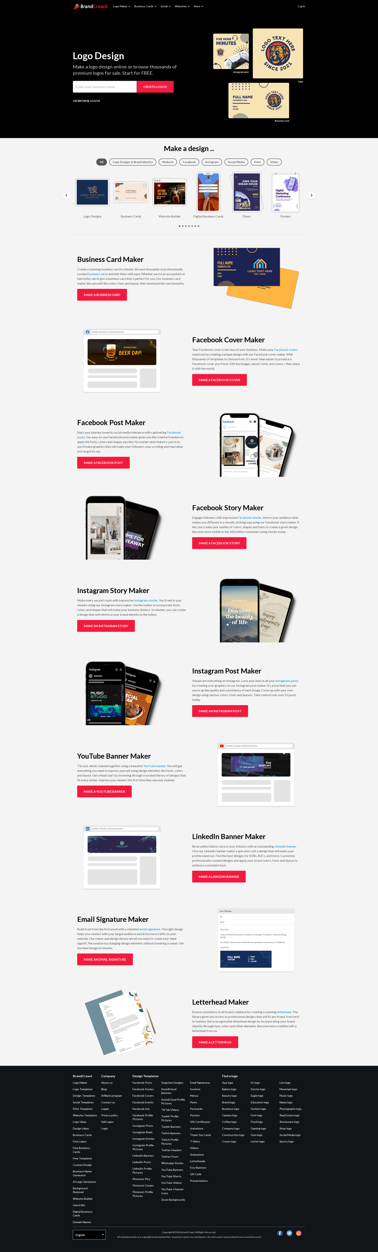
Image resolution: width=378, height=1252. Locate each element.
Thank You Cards (200, 1135)
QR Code (195, 1174)
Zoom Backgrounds (173, 1199)
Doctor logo (258, 1089)
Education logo (260, 1102)
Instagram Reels (142, 1132)
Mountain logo (288, 1089)
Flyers (193, 1102)
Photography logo (291, 1108)
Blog (104, 1089)
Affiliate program (111, 1095)
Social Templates (83, 1102)
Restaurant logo (289, 1121)
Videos (194, 1148)
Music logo (286, 1095)
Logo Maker (120, 6)
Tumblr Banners (171, 1126)
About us (107, 1082)
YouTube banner (155, 766)
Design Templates (84, 1095)
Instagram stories (146, 600)
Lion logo (285, 1082)
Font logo (256, 1115)
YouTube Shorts (171, 1176)
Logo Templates (83, 1089)
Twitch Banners (171, 1133)
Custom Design (82, 1164)
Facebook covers (286, 349)
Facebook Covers (143, 1095)
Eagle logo (257, 1095)
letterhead (284, 1012)
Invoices (195, 1089)
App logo (227, 1082)
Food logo (257, 1121)
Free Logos (79, 1141)
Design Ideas (81, 1128)
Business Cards (144, 6)
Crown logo (229, 1141)
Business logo (230, 1108)
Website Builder (83, 1198)
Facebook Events (143, 1102)
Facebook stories (249, 517)
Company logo (231, 1128)
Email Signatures (200, 1082)
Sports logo (287, 1141)
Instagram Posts (142, 1125)
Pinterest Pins (141, 1179)
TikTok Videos (170, 1109)
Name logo (286, 1102)
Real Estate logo (290, 1115)
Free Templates (82, 1158)
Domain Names (82, 1222)
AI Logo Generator (84, 1181)
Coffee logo (229, 1121)
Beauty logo (229, 1095)
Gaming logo (258, 1128)
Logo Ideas (79, 1121)
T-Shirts (195, 1141)
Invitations (196, 1128)
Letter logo (258, 1141)
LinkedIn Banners (143, 1155)
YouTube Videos (171, 1182)
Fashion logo (258, 1108)
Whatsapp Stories (172, 1163)
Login (104, 1128)
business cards (98, 274)
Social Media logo (290, 1135)
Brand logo (228, 1102)
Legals (105, 1108)
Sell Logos (107, 1121)
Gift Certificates (200, 1121)
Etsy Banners (198, 1167)
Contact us (108, 1102)
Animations (197, 1154)
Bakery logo (229, 1089)
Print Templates (83, 1108)
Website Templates (85, 1115)
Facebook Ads (141, 1108)
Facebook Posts (142, 1082)
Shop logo (286, 1128)
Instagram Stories (143, 1138)
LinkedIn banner (285, 846)
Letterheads (197, 1161)
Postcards (196, 1108)
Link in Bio (79, 1205)
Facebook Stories (143, 1089)
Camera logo (229, 1115)
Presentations (199, 1180)
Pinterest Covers (143, 1185)
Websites (181, 6)
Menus (194, 1095)
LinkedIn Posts (141, 1162)
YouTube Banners (172, 1169)
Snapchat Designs (172, 1082)
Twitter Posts (170, 1156)
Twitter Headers (171, 1150)
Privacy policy (109, 1115)
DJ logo (255, 1082)
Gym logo (256, 1135)
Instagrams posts (287, 681)
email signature (150, 929)
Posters (195, 1115)
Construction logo (233, 1135)
